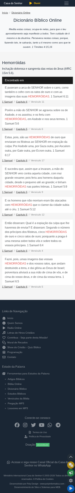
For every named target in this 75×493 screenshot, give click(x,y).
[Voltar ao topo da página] (70, 457)
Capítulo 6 (21, 102)
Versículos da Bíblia (18, 398)
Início (5, 12)
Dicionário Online (21, 12)
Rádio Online (14, 327)
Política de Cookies (44, 479)
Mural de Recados (17, 342)
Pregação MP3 (16, 403)
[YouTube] (42, 424)
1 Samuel (7, 102)
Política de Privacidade (39, 436)
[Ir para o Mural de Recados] (70, 465)
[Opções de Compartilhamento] (70, 473)
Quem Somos (14, 323)
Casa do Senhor (13, 3)
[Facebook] (17, 424)
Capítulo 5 (21, 129)
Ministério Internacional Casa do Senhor (23, 475)
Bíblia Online (15, 384)
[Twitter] (33, 424)
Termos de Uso (39, 432)
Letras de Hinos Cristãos (21, 332)
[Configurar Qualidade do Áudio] (70, 480)
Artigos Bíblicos (16, 379)
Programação (14, 352)
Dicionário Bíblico (17, 388)
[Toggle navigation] (66, 3)
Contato (11, 357)
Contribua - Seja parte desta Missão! (27, 337)
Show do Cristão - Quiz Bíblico (24, 347)
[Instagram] (25, 424)
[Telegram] (58, 424)
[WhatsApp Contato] (50, 424)
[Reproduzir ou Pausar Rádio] (70, 488)
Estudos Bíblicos (17, 393)
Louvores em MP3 (18, 408)
